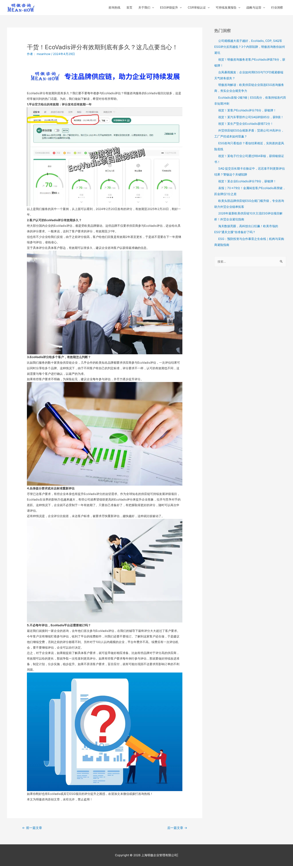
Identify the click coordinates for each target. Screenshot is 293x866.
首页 (129, 7)
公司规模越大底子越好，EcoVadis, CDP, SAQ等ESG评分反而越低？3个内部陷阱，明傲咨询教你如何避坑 (249, 47)
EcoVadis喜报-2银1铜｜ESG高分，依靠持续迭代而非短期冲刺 (250, 100)
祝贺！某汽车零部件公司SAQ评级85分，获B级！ (251, 117)
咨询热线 (114, 7)
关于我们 (144, 7)
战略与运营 (253, 7)
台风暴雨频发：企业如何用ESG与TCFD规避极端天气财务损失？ (248, 75)
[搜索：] (250, 261)
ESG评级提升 (169, 7)
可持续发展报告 (226, 7)
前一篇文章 (32, 828)
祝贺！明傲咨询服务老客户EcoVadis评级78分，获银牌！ (249, 62)
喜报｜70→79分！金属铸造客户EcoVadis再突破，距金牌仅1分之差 (250, 191)
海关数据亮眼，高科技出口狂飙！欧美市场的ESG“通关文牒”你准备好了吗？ (246, 229)
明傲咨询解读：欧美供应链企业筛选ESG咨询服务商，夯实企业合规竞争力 (249, 88)
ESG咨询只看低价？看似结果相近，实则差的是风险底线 (249, 146)
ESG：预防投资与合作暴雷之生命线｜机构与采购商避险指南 (249, 242)
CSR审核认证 (197, 7)
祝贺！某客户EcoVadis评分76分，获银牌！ (247, 110)
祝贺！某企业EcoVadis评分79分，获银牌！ (247, 181)
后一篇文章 (177, 828)
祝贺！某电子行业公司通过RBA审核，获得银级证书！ (249, 159)
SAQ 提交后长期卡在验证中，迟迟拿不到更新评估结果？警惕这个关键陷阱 (249, 171)
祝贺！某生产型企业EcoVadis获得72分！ (245, 124)
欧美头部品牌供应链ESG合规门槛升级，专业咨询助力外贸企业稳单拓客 (249, 204)
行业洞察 (277, 7)
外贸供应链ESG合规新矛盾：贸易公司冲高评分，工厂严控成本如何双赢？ (249, 133)
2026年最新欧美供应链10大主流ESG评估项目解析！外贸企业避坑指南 (248, 216)
